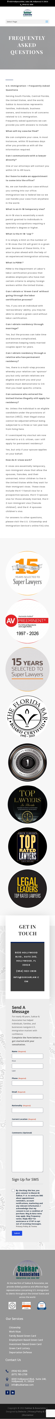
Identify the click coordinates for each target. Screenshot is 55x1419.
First (14, 1061)
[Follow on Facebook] (8, 1392)
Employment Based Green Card (26, 1339)
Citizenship (15, 1327)
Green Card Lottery (19, 1348)
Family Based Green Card (22, 1335)
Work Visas (15, 1331)
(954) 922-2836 (26, 971)
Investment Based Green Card (25, 1344)
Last (14, 1071)
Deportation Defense (20, 1352)
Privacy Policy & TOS (38, 1411)
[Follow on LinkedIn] (13, 1392)
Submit (17, 1233)
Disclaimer (28, 1415)
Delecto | (23, 1411)
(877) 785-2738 (19, 1374)
